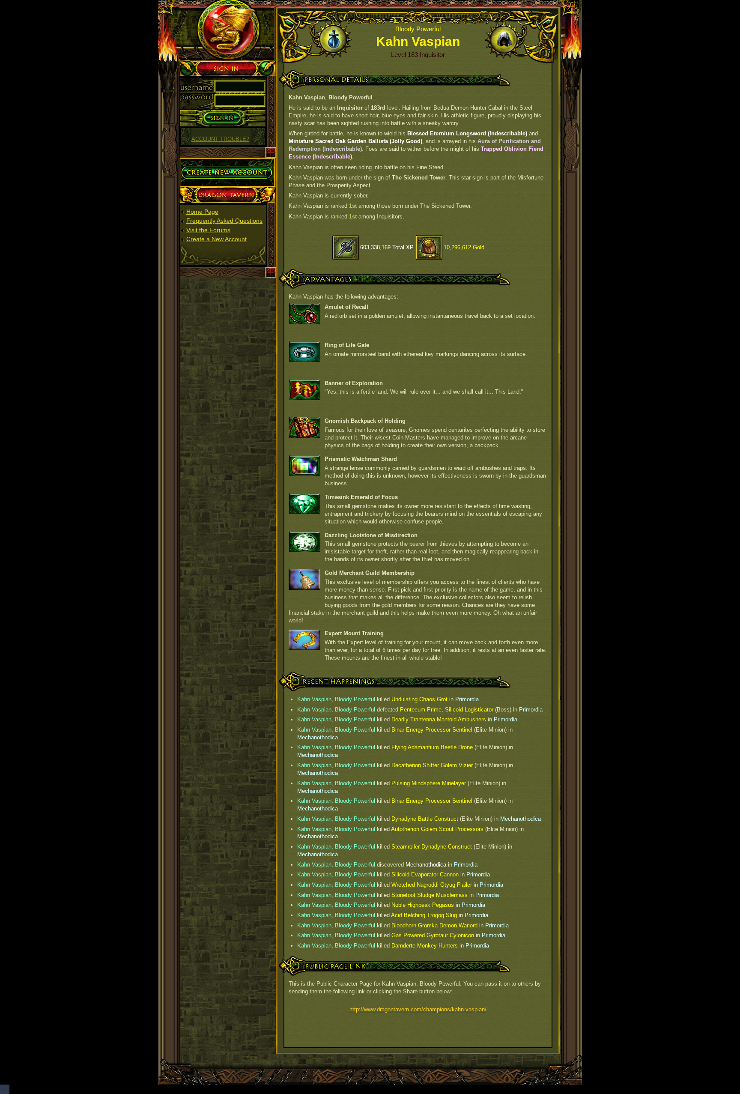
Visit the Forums (208, 230)
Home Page (202, 211)
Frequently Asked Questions (224, 220)
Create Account (200, 161)
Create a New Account (216, 239)
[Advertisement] (228, 410)
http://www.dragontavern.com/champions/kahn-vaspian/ (417, 1009)
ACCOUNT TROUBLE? (220, 139)
